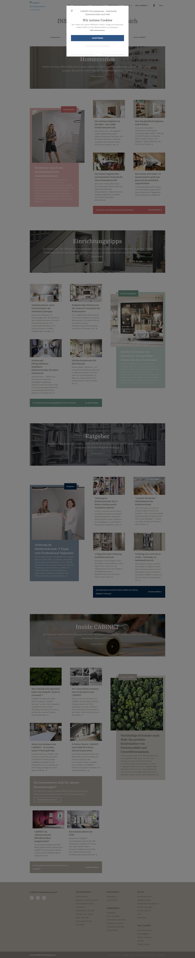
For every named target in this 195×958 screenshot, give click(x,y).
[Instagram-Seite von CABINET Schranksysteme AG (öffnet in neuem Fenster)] (38, 898)
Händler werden (128, 955)
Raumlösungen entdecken (47, 800)
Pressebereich (140, 955)
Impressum (105, 54)
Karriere (118, 955)
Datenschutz (151, 955)
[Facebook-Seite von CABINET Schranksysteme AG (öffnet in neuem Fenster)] (32, 898)
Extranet (111, 955)
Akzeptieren (97, 38)
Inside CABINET (139, 37)
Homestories (55, 37)
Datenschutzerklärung (117, 54)
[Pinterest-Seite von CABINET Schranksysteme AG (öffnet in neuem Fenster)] (44, 898)
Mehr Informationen (97, 30)
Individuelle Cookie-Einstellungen (97, 46)
